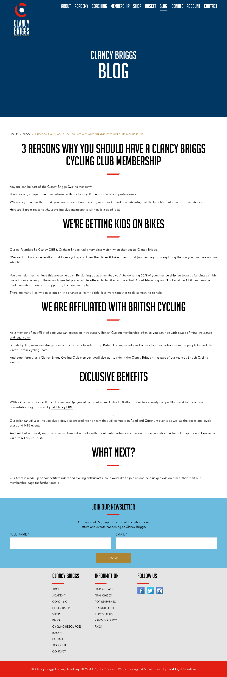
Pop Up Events (105, 602)
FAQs (98, 626)
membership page (22, 483)
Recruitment (104, 608)
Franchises (103, 595)
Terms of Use (104, 614)
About (57, 589)
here (89, 285)
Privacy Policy (106, 620)
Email (121, 534)
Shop (56, 614)
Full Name (19, 534)
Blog (28, 134)
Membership (61, 608)
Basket (57, 633)
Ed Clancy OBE (62, 407)
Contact (59, 651)
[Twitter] (150, 590)
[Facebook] (141, 590)
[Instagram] (159, 590)
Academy (59, 595)
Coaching (59, 602)
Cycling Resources (67, 626)
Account (59, 645)
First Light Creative (182, 669)
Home (15, 134)
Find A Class (104, 589)
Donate (58, 639)
